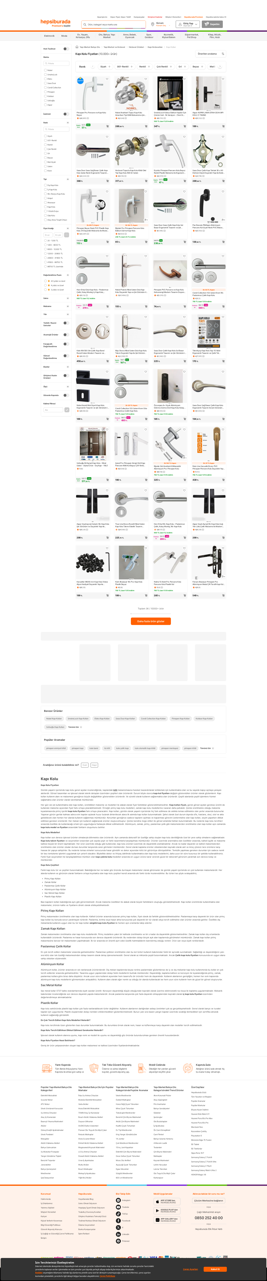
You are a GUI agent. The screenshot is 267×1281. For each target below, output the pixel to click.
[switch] (66, 49)
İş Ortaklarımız (47, 1203)
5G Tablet (195, 1144)
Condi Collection (54, 87)
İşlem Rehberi (83, 1233)
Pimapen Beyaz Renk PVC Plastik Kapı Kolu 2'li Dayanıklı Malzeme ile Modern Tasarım (93, 229)
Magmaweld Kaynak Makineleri (91, 1147)
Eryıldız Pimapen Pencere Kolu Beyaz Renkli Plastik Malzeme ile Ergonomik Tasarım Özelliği (169, 171)
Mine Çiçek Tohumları (125, 1108)
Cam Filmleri (159, 1134)
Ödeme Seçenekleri (86, 1225)
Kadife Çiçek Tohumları (125, 1126)
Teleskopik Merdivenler (125, 1113)
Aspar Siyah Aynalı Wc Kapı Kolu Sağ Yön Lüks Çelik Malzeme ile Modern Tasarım (208, 525)
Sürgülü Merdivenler (124, 1173)
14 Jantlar (120, 1139)
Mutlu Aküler (83, 1165)
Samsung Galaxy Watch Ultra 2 (203, 1170)
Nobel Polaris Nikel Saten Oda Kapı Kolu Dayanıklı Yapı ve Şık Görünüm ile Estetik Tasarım (131, 291)
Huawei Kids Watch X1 (200, 1114)
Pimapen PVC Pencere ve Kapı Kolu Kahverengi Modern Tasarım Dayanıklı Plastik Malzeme (170, 291)
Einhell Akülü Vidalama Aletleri (90, 1143)
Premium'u (58, 25)
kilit (115, 790)
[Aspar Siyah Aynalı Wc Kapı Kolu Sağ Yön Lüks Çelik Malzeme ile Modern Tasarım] (209, 505)
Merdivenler (46, 1173)
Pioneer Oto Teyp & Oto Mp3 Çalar (92, 1130)
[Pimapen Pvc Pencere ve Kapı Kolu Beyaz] (93, 93)
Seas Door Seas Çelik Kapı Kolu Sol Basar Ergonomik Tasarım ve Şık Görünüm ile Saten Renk (168, 226)
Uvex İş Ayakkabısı (86, 1160)
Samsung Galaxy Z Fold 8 (201, 1157)
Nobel (49, 70)
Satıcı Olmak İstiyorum (87, 1203)
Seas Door (51, 83)
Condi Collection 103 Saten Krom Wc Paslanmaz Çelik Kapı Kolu (208, 294)
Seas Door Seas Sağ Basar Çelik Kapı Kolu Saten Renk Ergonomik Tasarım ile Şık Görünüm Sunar (92, 171)
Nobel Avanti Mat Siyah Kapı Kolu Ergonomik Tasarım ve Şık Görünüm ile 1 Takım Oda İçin (93, 406)
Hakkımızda (46, 1199)
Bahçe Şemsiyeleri (48, 1169)
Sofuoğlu (51, 100)
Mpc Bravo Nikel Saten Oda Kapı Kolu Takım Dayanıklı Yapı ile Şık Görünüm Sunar (131, 351)
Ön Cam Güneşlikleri (162, 1130)
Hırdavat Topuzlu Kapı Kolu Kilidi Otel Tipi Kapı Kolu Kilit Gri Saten (130, 171)
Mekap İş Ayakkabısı (86, 1173)
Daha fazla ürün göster (150, 621)
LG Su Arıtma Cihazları (87, 1152)
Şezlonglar (158, 1117)
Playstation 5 (196, 1135)
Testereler (158, 1147)
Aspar (49, 105)
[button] (66, 234)
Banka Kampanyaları (86, 1229)
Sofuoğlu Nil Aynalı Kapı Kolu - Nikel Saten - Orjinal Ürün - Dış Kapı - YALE (92, 464)
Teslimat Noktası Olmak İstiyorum (92, 1220)
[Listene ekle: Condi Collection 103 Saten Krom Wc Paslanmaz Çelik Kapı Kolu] (223, 256)
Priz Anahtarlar (160, 1104)
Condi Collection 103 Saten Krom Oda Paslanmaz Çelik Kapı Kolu (131, 409)
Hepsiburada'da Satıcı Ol (216, 17)
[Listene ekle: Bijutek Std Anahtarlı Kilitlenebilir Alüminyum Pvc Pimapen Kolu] (184, 429)
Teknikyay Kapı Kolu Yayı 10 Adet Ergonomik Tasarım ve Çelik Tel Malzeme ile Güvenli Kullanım (206, 351)
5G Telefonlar (196, 1148)
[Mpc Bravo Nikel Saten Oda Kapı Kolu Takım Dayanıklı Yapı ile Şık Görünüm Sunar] (131, 331)
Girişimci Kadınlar (155, 17)
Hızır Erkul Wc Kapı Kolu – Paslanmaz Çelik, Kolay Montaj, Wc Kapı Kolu (169, 525)
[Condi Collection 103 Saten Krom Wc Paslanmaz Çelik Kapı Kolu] (209, 271)
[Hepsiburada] (55, 22)
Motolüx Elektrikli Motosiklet (89, 1100)
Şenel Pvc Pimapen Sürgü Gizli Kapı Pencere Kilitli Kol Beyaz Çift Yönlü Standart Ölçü (130, 464)
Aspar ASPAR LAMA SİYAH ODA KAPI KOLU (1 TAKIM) (208, 113)
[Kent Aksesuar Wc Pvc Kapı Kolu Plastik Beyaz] (131, 563)
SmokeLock (52, 74)
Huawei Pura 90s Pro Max (201, 1118)
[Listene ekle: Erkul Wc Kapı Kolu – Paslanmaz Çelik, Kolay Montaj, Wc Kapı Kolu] (184, 490)
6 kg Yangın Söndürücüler (126, 1134)
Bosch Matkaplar (85, 1169)
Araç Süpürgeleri (160, 1100)
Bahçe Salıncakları (48, 1147)
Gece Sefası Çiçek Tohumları (128, 1156)
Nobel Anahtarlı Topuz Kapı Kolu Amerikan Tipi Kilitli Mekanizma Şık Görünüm (130, 113)
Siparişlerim (102, 17)
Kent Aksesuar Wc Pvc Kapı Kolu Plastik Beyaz (128, 583)
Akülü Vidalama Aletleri (50, 1143)
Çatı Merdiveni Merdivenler (127, 1143)
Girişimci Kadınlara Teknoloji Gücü (92, 1216)
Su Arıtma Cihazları (48, 1113)
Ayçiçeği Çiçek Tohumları (126, 1165)
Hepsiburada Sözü (198, 1092)
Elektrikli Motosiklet (49, 1095)
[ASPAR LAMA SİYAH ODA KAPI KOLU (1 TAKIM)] (209, 93)
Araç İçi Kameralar (48, 1117)
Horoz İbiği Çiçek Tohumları (127, 1104)
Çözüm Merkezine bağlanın (208, 1200)
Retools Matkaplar (85, 1134)
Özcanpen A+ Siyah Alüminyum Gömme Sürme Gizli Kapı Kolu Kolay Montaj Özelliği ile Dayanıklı (169, 406)
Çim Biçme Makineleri (163, 1152)
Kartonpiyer (158, 1178)
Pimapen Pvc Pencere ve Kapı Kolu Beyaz (91, 113)
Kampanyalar (139, 17)
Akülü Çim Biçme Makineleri (127, 1121)
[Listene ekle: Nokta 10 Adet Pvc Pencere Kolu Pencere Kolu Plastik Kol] (184, 548)
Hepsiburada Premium (193, 17)
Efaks (49, 79)
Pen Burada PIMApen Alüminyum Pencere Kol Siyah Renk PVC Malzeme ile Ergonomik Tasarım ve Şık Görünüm (209, 226)
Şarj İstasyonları (47, 1178)
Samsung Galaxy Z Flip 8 (201, 1166)
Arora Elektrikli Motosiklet (88, 1108)
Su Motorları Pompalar (50, 1152)
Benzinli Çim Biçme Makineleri (128, 1117)
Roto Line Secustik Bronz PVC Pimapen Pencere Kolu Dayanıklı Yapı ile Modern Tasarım (208, 467)
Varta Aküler (83, 1104)
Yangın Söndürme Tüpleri (51, 1156)
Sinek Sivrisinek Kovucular (52, 1108)
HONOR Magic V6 (198, 1174)
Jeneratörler (46, 1165)
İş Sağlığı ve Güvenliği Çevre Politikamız (57, 1233)
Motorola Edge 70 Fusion (201, 1140)
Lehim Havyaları (160, 1165)
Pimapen (51, 92)
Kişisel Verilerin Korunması (51, 1220)
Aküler (43, 1126)
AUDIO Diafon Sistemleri (88, 1126)
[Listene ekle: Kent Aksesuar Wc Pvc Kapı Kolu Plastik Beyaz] (146, 548)
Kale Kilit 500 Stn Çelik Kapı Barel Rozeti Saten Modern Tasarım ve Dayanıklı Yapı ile (90, 351)
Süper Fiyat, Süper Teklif (120, 17)
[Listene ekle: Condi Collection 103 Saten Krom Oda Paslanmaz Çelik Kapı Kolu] (146, 372)
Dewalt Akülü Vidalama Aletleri (91, 1156)
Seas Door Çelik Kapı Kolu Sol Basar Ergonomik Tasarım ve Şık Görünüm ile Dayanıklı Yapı (170, 351)
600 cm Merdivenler (124, 1178)
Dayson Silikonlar (85, 1121)
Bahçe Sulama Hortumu (163, 1139)
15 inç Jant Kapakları (124, 1147)
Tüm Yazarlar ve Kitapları (201, 1097)
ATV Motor (45, 1104)
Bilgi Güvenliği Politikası (50, 1225)
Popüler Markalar (198, 1105)
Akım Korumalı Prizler (162, 1095)
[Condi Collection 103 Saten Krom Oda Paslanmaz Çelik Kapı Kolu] (131, 386)
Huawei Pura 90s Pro (199, 1123)
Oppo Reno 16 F (197, 1153)
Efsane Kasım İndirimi (199, 1110)
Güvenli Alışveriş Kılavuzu (51, 1229)
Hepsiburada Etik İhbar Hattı (208, 1229)
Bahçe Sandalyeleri (162, 1108)
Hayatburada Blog (85, 1199)
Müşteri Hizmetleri (173, 17)
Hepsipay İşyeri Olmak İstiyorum (91, 1208)
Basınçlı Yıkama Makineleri (52, 1121)
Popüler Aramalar (198, 1101)
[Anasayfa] (76, 47)
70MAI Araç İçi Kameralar (88, 1113)
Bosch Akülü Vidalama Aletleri (90, 1117)
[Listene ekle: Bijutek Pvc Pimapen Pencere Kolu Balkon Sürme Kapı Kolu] (146, 191)
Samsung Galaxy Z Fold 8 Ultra (203, 1161)
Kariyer (44, 1216)
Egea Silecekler (122, 1169)
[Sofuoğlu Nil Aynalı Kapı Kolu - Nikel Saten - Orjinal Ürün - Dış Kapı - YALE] (93, 444)
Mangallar (45, 1139)
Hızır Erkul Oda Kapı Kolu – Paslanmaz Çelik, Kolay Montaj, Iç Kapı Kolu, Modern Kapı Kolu (92, 291)
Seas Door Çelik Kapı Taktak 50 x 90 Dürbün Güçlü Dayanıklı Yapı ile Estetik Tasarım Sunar (209, 171)
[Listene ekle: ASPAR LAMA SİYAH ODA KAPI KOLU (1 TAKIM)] (223, 79)
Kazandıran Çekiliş (199, 1131)
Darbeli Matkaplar (123, 1100)
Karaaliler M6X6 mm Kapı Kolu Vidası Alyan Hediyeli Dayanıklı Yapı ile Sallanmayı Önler (92, 583)
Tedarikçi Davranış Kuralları (89, 1212)
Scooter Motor (47, 1100)
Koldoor (50, 96)
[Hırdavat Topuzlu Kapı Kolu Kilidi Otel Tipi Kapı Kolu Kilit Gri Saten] (131, 151)
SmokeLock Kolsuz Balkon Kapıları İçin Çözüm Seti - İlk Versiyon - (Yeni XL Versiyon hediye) (170, 113)
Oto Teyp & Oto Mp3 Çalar (164, 1173)
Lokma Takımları (160, 1169)
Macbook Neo (197, 1127)
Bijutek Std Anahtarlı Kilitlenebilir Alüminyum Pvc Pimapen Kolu (167, 467)
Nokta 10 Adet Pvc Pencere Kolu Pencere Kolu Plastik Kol (167, 583)
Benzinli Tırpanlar (48, 1160)
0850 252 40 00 (209, 1218)
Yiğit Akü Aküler (84, 1178)
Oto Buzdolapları (160, 1121)
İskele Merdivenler (123, 1095)
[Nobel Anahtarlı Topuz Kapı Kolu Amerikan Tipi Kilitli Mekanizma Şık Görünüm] (131, 93)
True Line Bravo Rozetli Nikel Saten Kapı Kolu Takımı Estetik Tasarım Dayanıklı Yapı (130, 525)
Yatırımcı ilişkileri (47, 1208)
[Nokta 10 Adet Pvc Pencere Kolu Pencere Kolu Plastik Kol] (170, 563)
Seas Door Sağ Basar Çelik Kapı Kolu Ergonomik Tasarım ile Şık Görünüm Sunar (208, 406)
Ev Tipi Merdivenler (124, 1130)
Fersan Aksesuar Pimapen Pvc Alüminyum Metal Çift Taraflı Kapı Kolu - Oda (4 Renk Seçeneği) (208, 583)
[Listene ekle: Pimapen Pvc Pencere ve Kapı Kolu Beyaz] (107, 79)
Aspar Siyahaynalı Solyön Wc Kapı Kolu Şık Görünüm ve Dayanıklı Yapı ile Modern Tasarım (93, 525)
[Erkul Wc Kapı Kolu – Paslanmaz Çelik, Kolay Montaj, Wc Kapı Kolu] (170, 505)
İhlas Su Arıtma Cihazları (88, 1095)
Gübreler (157, 1113)
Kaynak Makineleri (161, 1160)
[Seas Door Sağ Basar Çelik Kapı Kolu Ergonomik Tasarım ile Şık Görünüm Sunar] (209, 386)
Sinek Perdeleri (47, 1134)
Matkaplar (158, 1156)
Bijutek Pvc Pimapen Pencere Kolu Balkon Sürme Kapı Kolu (129, 229)
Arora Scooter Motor (86, 1139)
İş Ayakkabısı (159, 1126)
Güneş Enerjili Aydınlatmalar (52, 1130)
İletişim (44, 1238)
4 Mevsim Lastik (160, 1143)
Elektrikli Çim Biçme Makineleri (128, 1152)
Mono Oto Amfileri (123, 1160)
